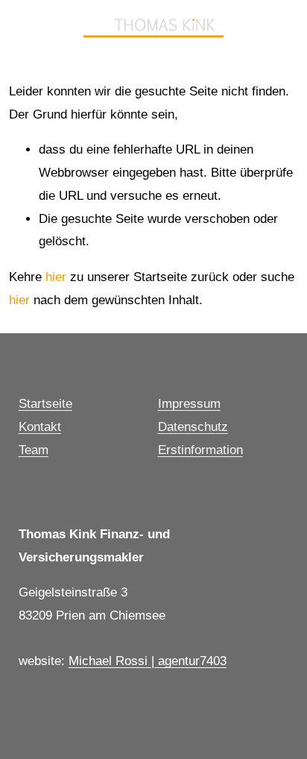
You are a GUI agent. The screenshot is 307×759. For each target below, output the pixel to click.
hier (55, 277)
